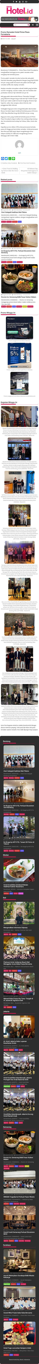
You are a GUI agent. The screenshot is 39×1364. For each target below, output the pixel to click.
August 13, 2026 (9, 1230)
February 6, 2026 (9, 1345)
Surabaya (23, 1284)
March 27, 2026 (9, 1310)
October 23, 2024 (9, 925)
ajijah (14, 39)
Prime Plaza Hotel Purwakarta (27, 163)
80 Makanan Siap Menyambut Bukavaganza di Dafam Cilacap (29, 171)
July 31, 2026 (8, 1075)
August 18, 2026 (9, 1194)
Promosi (21, 893)
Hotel (9, 163)
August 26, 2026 (6, 210)
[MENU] (37, 24)
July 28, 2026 (8, 1112)
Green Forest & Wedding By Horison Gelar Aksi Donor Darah (9, 171)
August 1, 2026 (9, 1273)
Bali (10, 934)
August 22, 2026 (9, 840)
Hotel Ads (19, 262)
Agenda (3, 221)
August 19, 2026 (9, 1039)
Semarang (30, 306)
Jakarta (20, 1050)
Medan (15, 893)
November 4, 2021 (10, 882)
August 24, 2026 (6, 294)
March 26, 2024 (9, 960)
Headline (4, 163)
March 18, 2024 (9, 996)
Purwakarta (14, 163)
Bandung (9, 221)
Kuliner (24, 306)
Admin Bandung (17, 210)
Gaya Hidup (7, 1086)
